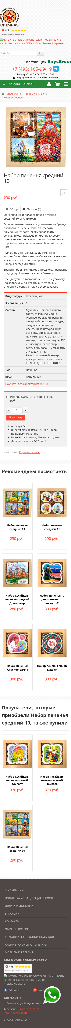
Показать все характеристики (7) (26, 384)
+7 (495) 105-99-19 (32, 69)
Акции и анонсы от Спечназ (26, 944)
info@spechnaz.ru (25, 77)
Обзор (13, 209)
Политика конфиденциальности (29, 898)
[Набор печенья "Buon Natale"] (52, 643)
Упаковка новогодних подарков (29, 937)
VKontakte (15, 990)
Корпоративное (13, 97)
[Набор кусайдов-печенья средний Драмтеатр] (17, 572)
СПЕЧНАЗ (12, 93)
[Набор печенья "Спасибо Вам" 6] (17, 643)
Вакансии (12, 913)
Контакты (12, 921)
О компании (14, 890)
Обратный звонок (48, 77)
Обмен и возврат (17, 929)
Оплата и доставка (19, 906)
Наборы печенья (34, 93)
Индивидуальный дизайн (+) (31, 398)
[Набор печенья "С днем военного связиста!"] (52, 572)
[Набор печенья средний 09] (17, 502)
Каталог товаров (21, 84)
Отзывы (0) (33, 209)
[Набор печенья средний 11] (52, 502)
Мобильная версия (19, 952)
